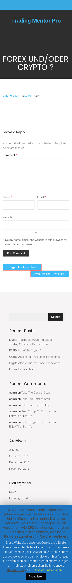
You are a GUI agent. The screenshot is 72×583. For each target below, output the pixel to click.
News (27, 96)
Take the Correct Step (35, 392)
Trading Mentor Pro (36, 20)
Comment (10, 155)
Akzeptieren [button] (36, 576)
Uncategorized (18, 498)
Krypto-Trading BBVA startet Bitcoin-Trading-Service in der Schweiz (51, 273)
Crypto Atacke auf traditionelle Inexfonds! (25, 267)
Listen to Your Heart (22, 369)
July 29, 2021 (11, 96)
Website (8, 217)
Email (41, 197)
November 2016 (19, 468)
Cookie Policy (16, 570)
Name (7, 197)
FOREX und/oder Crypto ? (25, 350)
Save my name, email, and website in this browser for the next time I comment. (35, 242)
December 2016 (19, 462)
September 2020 (19, 456)
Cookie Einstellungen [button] (48, 570)
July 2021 (15, 450)
